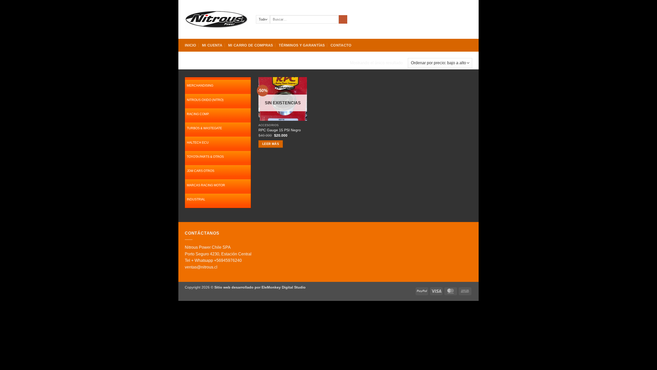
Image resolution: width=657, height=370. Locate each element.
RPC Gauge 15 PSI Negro (279, 130)
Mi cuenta (212, 45)
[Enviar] (343, 19)
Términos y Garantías (302, 45)
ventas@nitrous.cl (201, 267)
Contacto (341, 45)
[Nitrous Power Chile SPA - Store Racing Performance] (216, 19)
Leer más (270, 143)
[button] (451, 19)
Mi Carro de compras (250, 45)
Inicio (190, 45)
